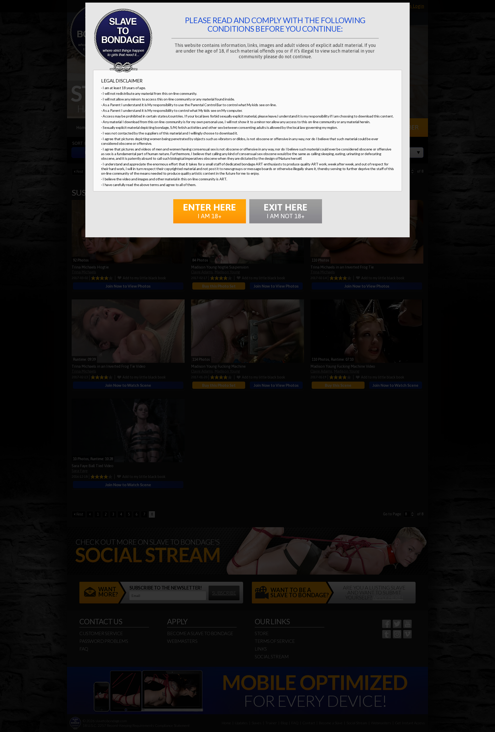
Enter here (209, 211)
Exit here (286, 211)
